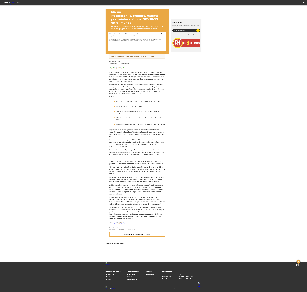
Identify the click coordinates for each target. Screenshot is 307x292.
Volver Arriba (297, 264)
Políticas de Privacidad (185, 278)
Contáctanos (166, 274)
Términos (186, 34)
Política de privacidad (193, 34)
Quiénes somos (166, 276)
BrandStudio (150, 274)
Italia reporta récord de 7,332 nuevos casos (129, 106)
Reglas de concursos (185, 274)
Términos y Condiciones (186, 276)
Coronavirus (112, 229)
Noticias (113, 11)
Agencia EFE (116, 61)
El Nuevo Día (110, 274)
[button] (114, 68)
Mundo (119, 11)
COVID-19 (121, 229)
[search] (304, 3)
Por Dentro (109, 279)
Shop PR (129, 276)
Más (18, 2)
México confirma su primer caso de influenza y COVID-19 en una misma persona (140, 124)
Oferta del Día (131, 274)
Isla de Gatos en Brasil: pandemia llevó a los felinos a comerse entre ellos (138, 101)
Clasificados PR (132, 279)
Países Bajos (131, 229)
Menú (6, 2)
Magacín (108, 276)
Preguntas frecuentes (168, 278)
